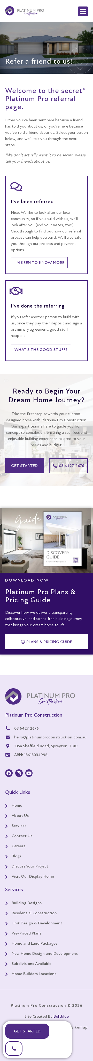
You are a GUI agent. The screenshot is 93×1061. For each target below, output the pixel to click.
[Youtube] (29, 773)
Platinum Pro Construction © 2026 (46, 1005)
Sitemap (79, 1027)
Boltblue (61, 1016)
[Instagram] (19, 773)
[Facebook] (9, 773)
